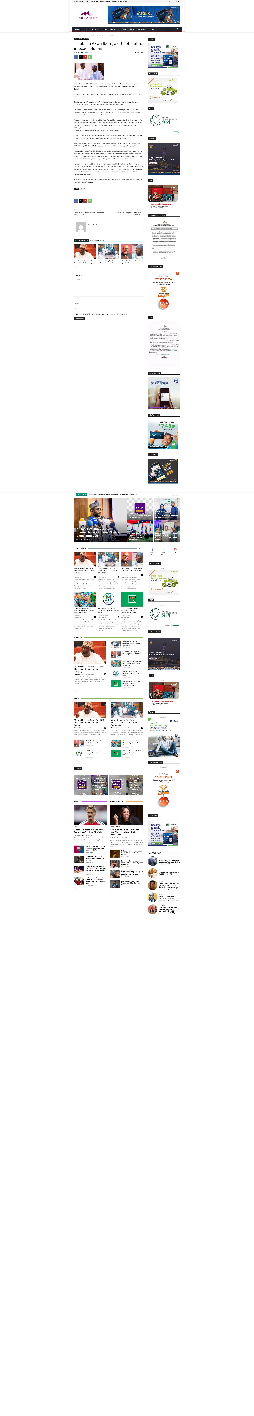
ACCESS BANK (154, 563)
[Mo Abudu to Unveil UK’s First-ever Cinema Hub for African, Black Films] (126, 815)
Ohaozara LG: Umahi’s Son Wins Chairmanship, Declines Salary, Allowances (84, 611)
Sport (77, 801)
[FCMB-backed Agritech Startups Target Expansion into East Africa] (140, 509)
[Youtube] (179, 1)
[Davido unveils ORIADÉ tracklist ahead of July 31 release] (79, 859)
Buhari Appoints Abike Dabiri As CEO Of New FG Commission (169, 874)
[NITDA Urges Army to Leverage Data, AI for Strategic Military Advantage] (140, 531)
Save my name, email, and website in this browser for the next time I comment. (101, 314)
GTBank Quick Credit (155, 762)
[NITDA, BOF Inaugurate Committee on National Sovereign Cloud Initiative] (100, 520)
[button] (177, 29)
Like (153, 548)
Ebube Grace (79, 52)
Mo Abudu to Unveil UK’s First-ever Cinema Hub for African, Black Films (125, 832)
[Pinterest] (85, 57)
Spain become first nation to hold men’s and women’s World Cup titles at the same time (96, 880)
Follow (164, 548)
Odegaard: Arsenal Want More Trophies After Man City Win (88, 830)
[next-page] (78, 267)
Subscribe (175, 548)
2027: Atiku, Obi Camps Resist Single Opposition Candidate (108, 494)
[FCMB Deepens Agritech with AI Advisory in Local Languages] (117, 785)
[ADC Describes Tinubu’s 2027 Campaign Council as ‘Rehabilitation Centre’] (132, 599)
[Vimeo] (176, 1)
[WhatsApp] (90, 57)
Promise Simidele (79, 575)
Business (131, 510)
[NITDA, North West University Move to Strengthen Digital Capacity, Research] (167, 509)
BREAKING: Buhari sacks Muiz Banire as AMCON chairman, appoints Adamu (169, 898)
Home (75, 36)
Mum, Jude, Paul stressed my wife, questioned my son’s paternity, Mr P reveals (132, 873)
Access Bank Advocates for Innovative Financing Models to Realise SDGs (169, 862)
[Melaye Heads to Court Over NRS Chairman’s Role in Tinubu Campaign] (85, 251)
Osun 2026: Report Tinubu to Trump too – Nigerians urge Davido (131, 883)
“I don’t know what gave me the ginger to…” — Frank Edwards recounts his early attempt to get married (169, 886)
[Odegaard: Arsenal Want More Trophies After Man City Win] (90, 815)
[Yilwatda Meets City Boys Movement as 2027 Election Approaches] (108, 251)
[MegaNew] (88, 15)
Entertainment (117, 801)
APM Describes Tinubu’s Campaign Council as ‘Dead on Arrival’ (108, 611)
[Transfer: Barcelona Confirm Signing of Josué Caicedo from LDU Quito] (79, 849)
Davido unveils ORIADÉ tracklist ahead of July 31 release (95, 858)
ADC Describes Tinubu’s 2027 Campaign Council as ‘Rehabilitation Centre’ (131, 611)
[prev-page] (75, 267)
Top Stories (86, 38)
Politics (80, 38)
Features (162, 905)
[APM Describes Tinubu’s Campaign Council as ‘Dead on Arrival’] (108, 599)
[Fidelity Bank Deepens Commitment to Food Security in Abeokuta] (134, 785)
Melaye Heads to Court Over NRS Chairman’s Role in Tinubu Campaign (84, 570)
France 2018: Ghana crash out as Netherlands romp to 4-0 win (89, 214)
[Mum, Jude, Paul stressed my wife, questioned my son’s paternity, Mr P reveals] (115, 874)
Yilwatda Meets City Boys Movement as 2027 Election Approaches (107, 570)
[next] (177, 494)
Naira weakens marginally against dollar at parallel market (129, 214)
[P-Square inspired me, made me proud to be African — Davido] (115, 854)
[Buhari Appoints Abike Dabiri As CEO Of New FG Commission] (152, 873)
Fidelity (151, 712)
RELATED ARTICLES (81, 240)
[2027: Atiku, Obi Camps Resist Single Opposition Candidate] (132, 251)
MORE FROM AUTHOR (97, 240)
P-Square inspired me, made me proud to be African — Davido (131, 852)
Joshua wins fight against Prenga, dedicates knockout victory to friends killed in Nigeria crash (96, 869)
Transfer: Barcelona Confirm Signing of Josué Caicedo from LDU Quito (96, 848)
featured (82, 188)
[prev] (174, 494)
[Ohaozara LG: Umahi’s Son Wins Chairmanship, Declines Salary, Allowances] (85, 599)
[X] (174, 1)
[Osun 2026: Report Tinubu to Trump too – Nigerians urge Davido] (115, 884)
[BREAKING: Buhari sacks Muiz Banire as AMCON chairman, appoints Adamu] (152, 897)
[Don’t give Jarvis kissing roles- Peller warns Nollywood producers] (115, 864)
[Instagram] (171, 1)
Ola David (112, 838)
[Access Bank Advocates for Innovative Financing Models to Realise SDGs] (152, 861)
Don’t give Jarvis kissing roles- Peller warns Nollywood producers (132, 862)
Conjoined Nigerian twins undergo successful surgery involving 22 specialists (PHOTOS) (168, 910)
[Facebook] (169, 1)
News (80, 36)
